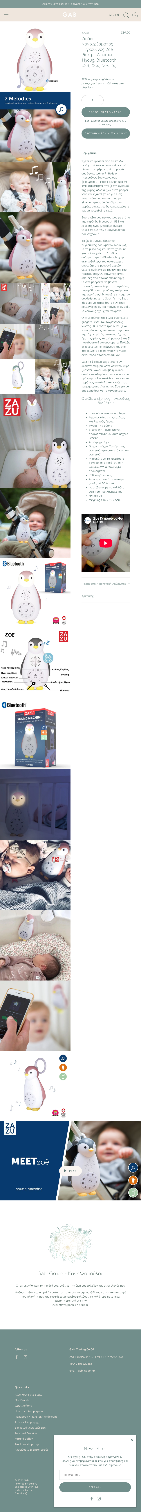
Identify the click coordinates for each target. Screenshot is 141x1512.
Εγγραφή (95, 1487)
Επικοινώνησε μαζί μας (30, 1428)
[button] (106, 133)
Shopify (33, 1483)
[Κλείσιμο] (132, 1440)
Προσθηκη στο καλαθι (106, 112)
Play (72, 1171)
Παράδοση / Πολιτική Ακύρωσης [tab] (104, 584)
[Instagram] (99, 1498)
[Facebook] (91, 1498)
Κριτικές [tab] (88, 596)
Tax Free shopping (27, 1444)
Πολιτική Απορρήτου (29, 1411)
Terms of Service (26, 1433)
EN (117, 15)
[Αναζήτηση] (126, 15)
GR (111, 15)
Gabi (26, 1480)
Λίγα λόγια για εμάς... (29, 1395)
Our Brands (22, 1400)
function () (21, 1493)
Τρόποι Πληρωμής (27, 1422)
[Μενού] (6, 15)
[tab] (106, 368)
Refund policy (24, 1439)
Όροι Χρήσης (23, 1406)
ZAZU (85, 33)
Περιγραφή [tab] (89, 153)
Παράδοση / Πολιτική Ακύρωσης (36, 1417)
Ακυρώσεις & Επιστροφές (31, 1450)
